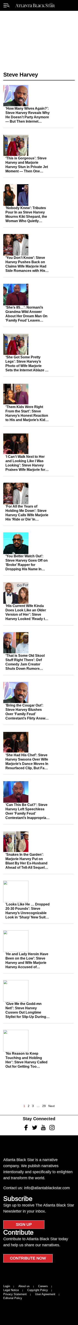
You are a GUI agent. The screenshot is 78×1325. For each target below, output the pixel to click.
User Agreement (45, 1294)
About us (24, 1286)
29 (44, 1106)
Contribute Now (28, 1258)
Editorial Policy (12, 1298)
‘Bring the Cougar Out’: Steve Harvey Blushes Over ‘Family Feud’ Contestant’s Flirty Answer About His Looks (27, 713)
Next (51, 1106)
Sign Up (24, 1224)
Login (6, 1286)
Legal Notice (11, 1290)
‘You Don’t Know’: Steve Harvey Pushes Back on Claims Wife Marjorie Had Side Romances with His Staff (25, 266)
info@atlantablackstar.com (47, 1188)
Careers (43, 1286)
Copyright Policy (37, 1290)
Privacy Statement (15, 1294)
